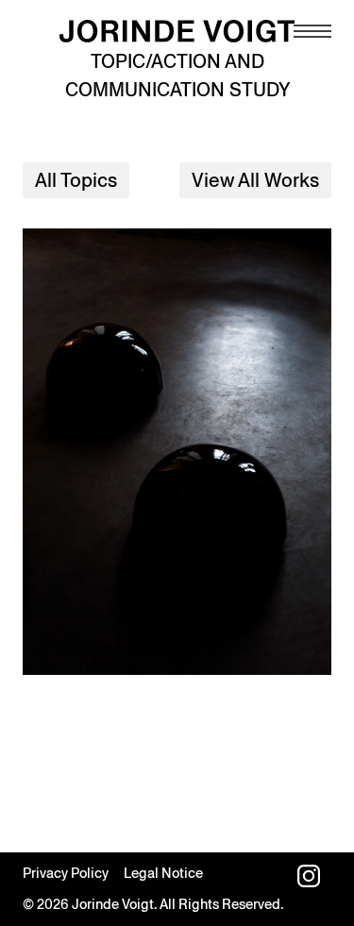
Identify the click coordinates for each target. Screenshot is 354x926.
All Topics (76, 180)
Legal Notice (163, 873)
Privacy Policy (66, 873)
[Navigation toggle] (312, 31)
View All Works (255, 180)
